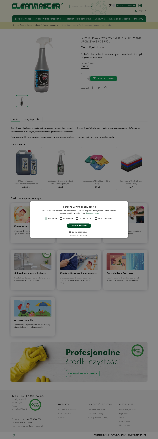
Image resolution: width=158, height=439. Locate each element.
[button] (79, 232)
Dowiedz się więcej (92, 213)
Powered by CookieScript (79, 235)
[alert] (79, 219)
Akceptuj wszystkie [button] (79, 226)
